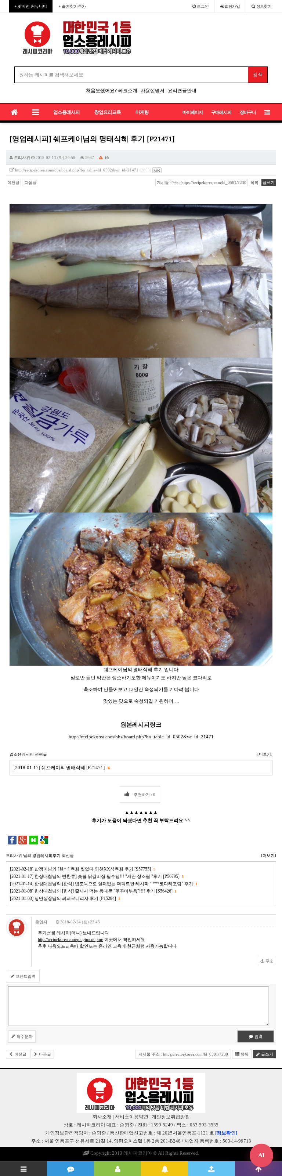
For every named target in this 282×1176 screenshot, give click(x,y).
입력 (258, 1036)
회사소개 (102, 1116)
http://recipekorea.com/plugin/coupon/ (70, 939)
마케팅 (142, 112)
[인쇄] (107, 157)
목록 (254, 182)
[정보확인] (226, 1133)
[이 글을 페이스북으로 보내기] (12, 839)
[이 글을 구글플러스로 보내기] (22, 839)
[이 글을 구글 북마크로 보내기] (44, 839)
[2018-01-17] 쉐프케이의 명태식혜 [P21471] (62, 767)
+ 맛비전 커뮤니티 (30, 6)
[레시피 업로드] (211, 1168)
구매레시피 (221, 112)
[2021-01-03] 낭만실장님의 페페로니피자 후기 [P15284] (65, 898)
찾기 (264, 6)
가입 (232, 6)
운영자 (41, 922)
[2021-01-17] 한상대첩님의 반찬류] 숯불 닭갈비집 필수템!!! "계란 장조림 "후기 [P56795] (96, 876)
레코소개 (127, 90)
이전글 (13, 182)
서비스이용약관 (131, 1116)
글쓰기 (269, 182)
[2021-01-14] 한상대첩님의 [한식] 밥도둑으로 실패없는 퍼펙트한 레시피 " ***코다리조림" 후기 (103, 883)
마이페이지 (192, 112)
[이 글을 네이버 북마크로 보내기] (33, 839)
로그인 (202, 6)
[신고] (101, 157)
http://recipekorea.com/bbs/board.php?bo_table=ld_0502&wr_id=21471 (76, 170)
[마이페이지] (117, 1168)
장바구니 (248, 112)
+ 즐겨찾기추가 (72, 6)
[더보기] (264, 754)
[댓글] (70, 1168)
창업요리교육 (107, 112)
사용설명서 (152, 90)
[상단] (258, 1168)
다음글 (30, 182)
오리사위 (22, 157)
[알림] (164, 1168)
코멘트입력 (25, 976)
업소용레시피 (66, 112)
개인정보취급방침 (171, 1116)
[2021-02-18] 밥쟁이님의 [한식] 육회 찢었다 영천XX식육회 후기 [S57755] (82, 869)
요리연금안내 (182, 90)
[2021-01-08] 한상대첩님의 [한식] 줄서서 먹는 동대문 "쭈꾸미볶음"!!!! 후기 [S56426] (93, 891)
